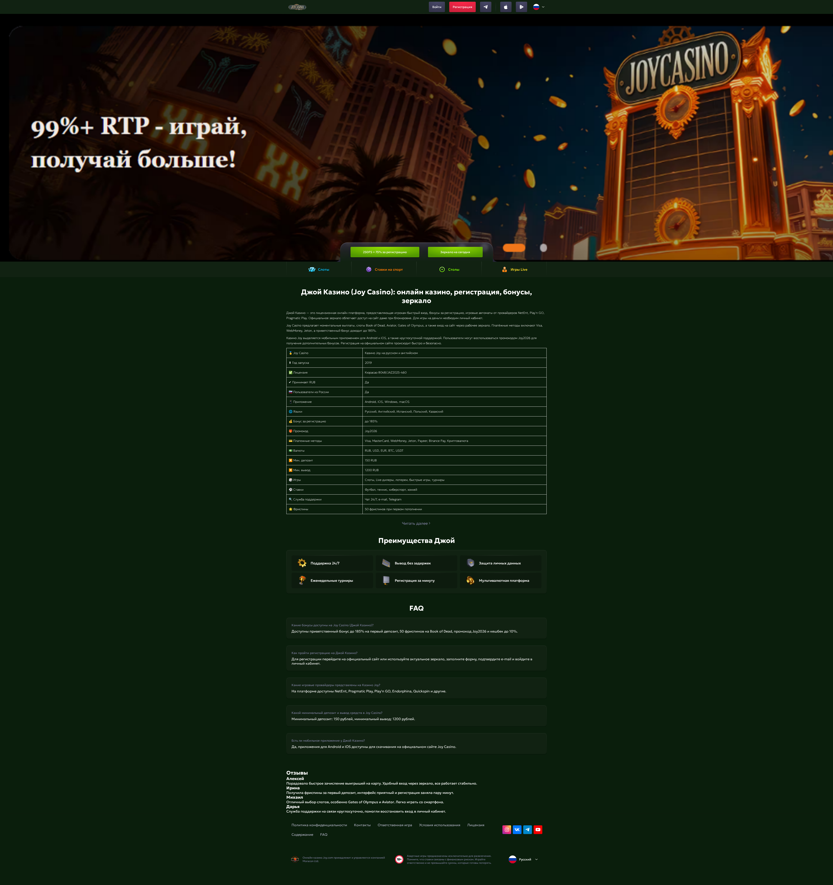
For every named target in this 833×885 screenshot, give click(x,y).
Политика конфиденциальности (319, 825)
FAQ (323, 834)
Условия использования (439, 825)
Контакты (362, 825)
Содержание (302, 834)
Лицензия (475, 825)
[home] (297, 7)
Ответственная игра (395, 825)
